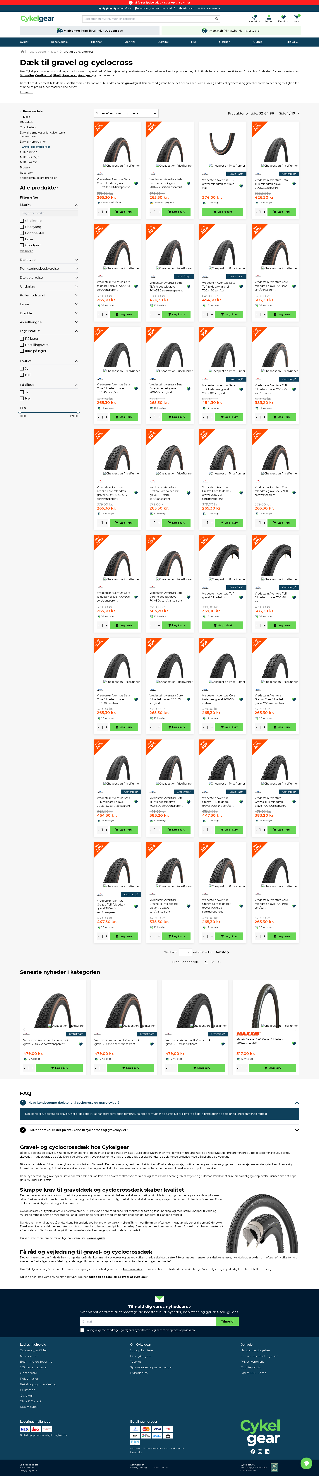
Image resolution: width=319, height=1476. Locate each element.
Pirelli (57, 75)
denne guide (96, 1238)
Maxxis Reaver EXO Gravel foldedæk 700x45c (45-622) (259, 1041)
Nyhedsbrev (139, 1373)
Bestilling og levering (36, 1361)
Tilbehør (96, 42)
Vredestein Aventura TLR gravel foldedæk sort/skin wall (218, 183)
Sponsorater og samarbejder (151, 1367)
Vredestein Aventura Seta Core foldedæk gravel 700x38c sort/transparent (113, 183)
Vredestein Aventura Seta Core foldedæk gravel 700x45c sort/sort (113, 388)
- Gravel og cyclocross (35, 146)
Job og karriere (141, 1350)
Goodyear (85, 75)
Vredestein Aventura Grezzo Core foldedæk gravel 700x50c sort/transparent (216, 905)
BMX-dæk (26, 122)
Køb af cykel (29, 1407)
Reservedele (59, 42)
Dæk (26, 117)
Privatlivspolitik (252, 1361)
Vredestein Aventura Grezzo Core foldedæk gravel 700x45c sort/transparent (216, 493)
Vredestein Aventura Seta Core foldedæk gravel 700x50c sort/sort (166, 388)
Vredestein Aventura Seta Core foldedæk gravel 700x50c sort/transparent (166, 596)
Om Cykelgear (140, 1344)
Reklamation (29, 1378)
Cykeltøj (163, 42)
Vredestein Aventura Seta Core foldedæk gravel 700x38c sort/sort (113, 699)
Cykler (24, 42)
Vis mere (26, 251)
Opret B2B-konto (253, 1373)
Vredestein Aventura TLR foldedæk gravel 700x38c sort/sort (188, 1042)
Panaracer (69, 75)
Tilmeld (227, 1321)
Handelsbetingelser (255, 1350)
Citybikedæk (28, 127)
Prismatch (27, 1390)
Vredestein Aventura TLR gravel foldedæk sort (218, 595)
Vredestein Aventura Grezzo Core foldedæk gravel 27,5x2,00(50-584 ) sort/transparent (112, 493)
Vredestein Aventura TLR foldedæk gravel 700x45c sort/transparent (117, 1042)
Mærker (224, 42)
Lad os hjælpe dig (33, 1344)
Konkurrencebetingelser (259, 1356)
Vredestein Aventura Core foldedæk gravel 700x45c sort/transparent (271, 285)
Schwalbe (27, 75)
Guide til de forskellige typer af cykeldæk (118, 1277)
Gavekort (27, 1395)
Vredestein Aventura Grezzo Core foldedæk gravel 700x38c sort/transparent (164, 493)
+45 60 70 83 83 (27, 1467)
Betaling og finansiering (38, 1384)
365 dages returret (34, 1367)
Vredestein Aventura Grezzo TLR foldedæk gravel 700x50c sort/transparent (164, 905)
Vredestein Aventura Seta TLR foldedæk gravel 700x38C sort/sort (271, 183)
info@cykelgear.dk (28, 1470)
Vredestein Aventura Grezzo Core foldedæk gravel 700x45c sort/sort (270, 699)
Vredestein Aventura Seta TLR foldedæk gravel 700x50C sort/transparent (166, 801)
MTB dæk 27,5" (29, 157)
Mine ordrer (29, 1356)
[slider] (19, 412)
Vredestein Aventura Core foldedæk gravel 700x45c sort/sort (166, 699)
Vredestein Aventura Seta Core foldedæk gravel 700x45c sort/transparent (166, 183)
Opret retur (28, 1373)
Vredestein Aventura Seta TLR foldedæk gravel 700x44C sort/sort (218, 286)
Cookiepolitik (251, 1367)
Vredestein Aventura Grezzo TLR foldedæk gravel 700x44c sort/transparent (111, 906)
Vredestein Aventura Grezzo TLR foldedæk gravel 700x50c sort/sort (270, 801)
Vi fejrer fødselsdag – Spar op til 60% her (162, 2)
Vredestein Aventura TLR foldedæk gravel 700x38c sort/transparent (45, 1042)
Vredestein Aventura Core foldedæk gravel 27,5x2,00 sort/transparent (271, 491)
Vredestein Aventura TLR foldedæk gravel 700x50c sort (271, 597)
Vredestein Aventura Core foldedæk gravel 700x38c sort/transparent (113, 285)
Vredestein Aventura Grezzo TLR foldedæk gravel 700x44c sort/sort (218, 801)
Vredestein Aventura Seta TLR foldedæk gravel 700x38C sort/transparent (166, 286)
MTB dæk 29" (28, 162)
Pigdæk (25, 167)
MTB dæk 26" (28, 152)
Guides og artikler (33, 1350)
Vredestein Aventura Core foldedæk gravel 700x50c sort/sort (218, 699)
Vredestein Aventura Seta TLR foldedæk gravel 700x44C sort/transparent (113, 801)
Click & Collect (30, 1401)
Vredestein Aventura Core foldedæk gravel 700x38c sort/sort (271, 903)
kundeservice (132, 1269)
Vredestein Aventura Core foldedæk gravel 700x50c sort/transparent (113, 596)
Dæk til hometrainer (33, 141)
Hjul (193, 42)
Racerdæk (26, 172)
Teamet (135, 1361)
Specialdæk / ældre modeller (38, 178)
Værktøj (129, 42)
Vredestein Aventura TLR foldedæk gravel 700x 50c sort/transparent (271, 389)
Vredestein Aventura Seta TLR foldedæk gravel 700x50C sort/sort (218, 389)
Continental (43, 75)
